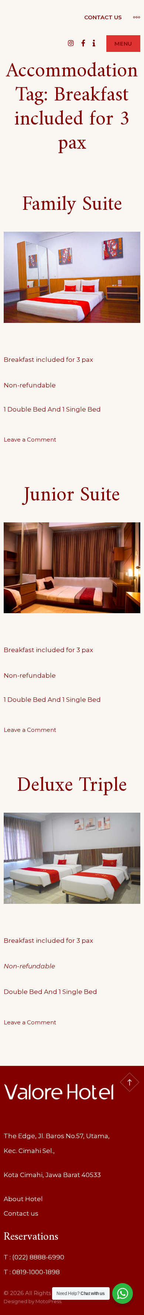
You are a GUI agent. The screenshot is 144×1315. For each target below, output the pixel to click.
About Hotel (23, 1199)
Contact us (103, 17)
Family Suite (72, 205)
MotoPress (48, 1301)
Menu (123, 43)
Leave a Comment (30, 439)
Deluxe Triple (72, 786)
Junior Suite (72, 495)
